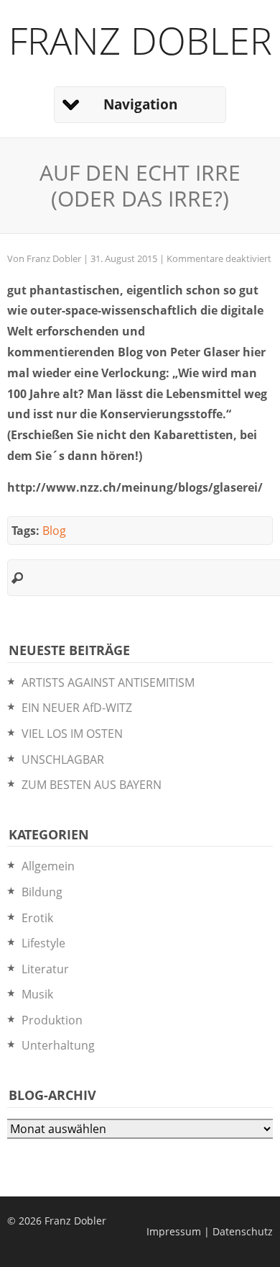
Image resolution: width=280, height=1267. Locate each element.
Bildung (42, 892)
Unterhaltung (58, 1045)
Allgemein (48, 866)
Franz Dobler (140, 40)
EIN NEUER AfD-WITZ (77, 708)
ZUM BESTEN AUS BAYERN (92, 785)
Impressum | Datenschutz (209, 1231)
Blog (54, 530)
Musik (37, 994)
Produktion (52, 1020)
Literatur (45, 969)
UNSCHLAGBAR (63, 759)
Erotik (37, 918)
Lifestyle (43, 943)
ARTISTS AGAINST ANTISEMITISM (108, 682)
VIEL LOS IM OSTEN (72, 733)
